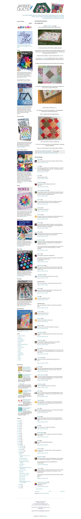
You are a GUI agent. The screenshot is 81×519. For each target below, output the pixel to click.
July (20, 484)
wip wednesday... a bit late (24, 473)
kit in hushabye (44, 58)
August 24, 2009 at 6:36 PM (42, 396)
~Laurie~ (39, 468)
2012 (19, 439)
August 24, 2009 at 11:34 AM (42, 363)
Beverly (38, 288)
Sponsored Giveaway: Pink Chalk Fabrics (27, 400)
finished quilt (40, 152)
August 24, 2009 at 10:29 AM (42, 353)
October (21, 449)
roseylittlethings (40, 274)
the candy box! (22, 464)
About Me (57, 18)
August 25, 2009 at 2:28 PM (42, 444)
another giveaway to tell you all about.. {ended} (25, 482)
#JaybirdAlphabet (20, 246)
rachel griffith (40, 357)
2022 (19, 423)
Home (50, 491)
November (21, 447)
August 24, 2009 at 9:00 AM (42, 321)
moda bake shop (50, 25)
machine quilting (45, 152)
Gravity (19, 337)
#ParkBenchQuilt (22, 305)
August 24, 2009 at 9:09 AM (42, 328)
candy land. (21, 471)
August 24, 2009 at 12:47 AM (42, 186)
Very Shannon (40, 384)
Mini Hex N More (37, 15)
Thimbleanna (40, 340)
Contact (62, 18)
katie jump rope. (22, 476)
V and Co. (39, 311)
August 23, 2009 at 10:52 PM (42, 162)
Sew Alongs (45, 18)
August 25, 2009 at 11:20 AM (42, 436)
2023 (19, 421)
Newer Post (37, 491)
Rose (38, 408)
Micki (38, 440)
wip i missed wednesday (23, 459)
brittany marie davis (41, 374)
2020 (19, 426)
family (19, 351)
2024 (19, 420)
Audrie (38, 159)
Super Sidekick (45, 15)
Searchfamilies (40, 182)
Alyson (38, 348)
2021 (19, 425)
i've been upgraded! (23, 458)
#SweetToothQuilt (20, 275)
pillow (19, 357)
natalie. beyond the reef (42, 482)
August (20, 452)
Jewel (38, 166)
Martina (38, 199)
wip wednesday (22, 478)
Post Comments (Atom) (44, 493)
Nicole (38, 391)
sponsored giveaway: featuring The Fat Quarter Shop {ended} (27, 368)
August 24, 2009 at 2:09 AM (42, 204)
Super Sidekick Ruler (25, 181)
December (21, 446)
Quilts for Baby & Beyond (23, 344)
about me (20, 348)
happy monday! (22, 479)
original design (21, 354)
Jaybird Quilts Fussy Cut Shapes (56, 15)
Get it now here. (26, 330)
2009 (19, 444)
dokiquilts (39, 400)
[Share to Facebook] (57, 151)
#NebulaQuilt (24, 216)
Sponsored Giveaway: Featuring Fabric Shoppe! (27, 408)
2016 (19, 433)
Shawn (38, 366)
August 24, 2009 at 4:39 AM (42, 236)
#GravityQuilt (24, 77)
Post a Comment (39, 488)
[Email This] (53, 151)
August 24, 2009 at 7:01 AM (42, 307)
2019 (19, 428)
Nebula (19, 342)
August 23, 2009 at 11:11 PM (42, 171)
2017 (19, 431)
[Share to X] (56, 151)
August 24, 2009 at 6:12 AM (42, 277)
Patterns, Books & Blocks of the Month (40, 16)
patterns (19, 355)
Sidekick (31, 15)
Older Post (63, 491)
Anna (38, 175)
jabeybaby (39, 325)
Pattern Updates (53, 16)
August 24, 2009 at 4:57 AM (42, 250)
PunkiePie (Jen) (40, 332)
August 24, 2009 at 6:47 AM (42, 299)
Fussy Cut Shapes (20, 106)
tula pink (61, 55)
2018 (19, 430)
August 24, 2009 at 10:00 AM (42, 344)
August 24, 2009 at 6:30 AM (42, 284)
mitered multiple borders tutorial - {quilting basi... (25, 468)
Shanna (38, 416)
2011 (19, 441)
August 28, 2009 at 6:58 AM (42, 486)
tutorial (19, 359)
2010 (19, 443)
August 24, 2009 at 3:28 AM (42, 210)
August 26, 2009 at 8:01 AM (42, 464)
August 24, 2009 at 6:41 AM (42, 292)
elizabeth (39, 207)
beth (38, 296)
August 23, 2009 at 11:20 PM (42, 178)
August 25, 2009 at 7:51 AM (42, 428)
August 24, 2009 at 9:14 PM (42, 421)
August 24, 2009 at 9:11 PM (42, 412)
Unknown (39, 214)
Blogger (45, 516)
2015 (19, 434)
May (20, 487)
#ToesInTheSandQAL (21, 147)
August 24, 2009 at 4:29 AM (42, 228)
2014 (19, 436)
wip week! (21, 465)
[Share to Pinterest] (58, 151)
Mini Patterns (20, 341)
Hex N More (25, 15)
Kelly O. (38, 253)
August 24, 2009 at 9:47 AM (42, 336)
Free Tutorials (61, 16)
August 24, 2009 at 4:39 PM (42, 380)
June (20, 486)
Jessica (38, 222)
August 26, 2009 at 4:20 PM (42, 478)
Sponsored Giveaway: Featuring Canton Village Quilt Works (27, 375)
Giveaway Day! (21, 383)
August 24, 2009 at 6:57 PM (42, 404)
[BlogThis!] (55, 151)
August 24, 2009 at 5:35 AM (42, 261)
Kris (38, 425)
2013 (19, 438)
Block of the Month (21, 335)
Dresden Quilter (40, 432)
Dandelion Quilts (40, 265)
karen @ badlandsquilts (42, 190)
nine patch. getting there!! (24, 474)
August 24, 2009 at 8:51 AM (42, 314)
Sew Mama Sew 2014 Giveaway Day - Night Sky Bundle (27, 391)
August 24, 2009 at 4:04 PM (42, 371)
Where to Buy (52, 18)
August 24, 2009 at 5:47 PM (42, 387)
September (21, 450)
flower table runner (22, 470)
